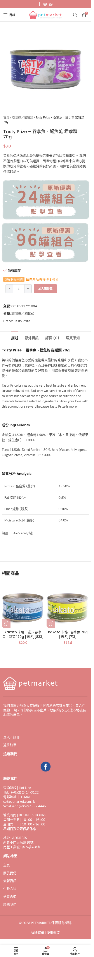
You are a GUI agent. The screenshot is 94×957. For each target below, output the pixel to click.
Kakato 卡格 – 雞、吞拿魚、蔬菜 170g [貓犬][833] (23, 634)
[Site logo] (45, 14)
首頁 (6, 117)
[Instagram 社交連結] (45, 4)
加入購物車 (45, 288)
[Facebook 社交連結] (39, 4)
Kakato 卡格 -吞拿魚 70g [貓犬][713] (68, 634)
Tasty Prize (22, 321)
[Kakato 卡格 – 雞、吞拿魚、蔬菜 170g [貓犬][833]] (23, 606)
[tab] (14, 337)
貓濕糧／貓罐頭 (22, 117)
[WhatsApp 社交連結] (51, 4)
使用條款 (53, 932)
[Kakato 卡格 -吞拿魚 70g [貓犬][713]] (68, 606)
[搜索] (75, 14)
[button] (6, 623)
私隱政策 (37, 932)
